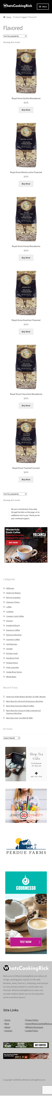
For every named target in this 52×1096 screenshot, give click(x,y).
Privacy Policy (31, 1020)
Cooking (9, 611)
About (7, 1027)
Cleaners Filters (13, 602)
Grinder (9, 648)
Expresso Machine (13, 635)
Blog (7, 1023)
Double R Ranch (13, 625)
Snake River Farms (14, 672)
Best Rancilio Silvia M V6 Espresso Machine (24, 701)
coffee (9, 607)
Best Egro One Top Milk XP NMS (19, 718)
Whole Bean (11, 676)
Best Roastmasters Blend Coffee (20, 706)
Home (8, 17)
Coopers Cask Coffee (15, 616)
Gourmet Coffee (13, 639)
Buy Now (26, 109)
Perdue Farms (12, 663)
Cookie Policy (31, 1030)
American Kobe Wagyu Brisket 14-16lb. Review (25, 696)
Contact (8, 1030)
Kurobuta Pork (12, 658)
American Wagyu (13, 593)
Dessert (9, 621)
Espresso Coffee (13, 630)
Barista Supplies (13, 597)
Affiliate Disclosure (34, 1027)
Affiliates (10, 588)
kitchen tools (12, 653)
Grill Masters (11, 644)
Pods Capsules (12, 667)
